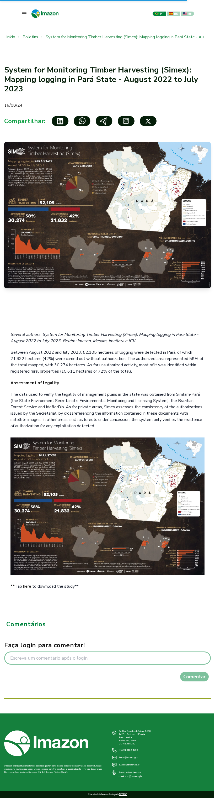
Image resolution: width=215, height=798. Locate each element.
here (27, 586)
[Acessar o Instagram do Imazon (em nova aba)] (126, 121)
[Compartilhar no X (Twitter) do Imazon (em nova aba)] (148, 121)
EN (190, 13)
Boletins (31, 37)
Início (11, 37)
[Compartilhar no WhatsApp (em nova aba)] (82, 121)
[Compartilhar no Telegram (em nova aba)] (104, 121)
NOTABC (123, 794)
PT (162, 13)
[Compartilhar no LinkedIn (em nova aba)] (60, 121)
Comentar (194, 677)
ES (176, 13)
